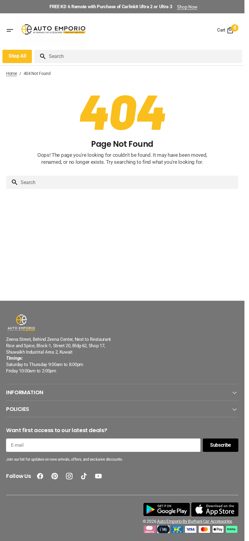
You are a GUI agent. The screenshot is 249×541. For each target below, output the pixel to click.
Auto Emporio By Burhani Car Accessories (194, 521)
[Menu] (10, 30)
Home (11, 73)
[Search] (40, 56)
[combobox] (144, 56)
